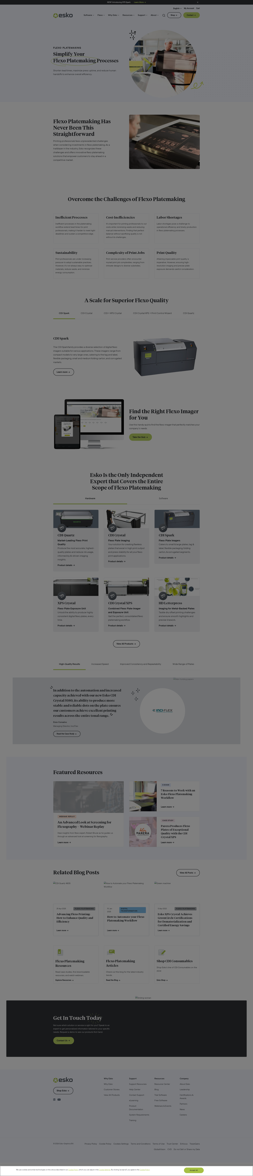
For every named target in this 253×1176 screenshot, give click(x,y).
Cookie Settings (104, 1169)
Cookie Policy (73, 1169)
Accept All (194, 1170)
